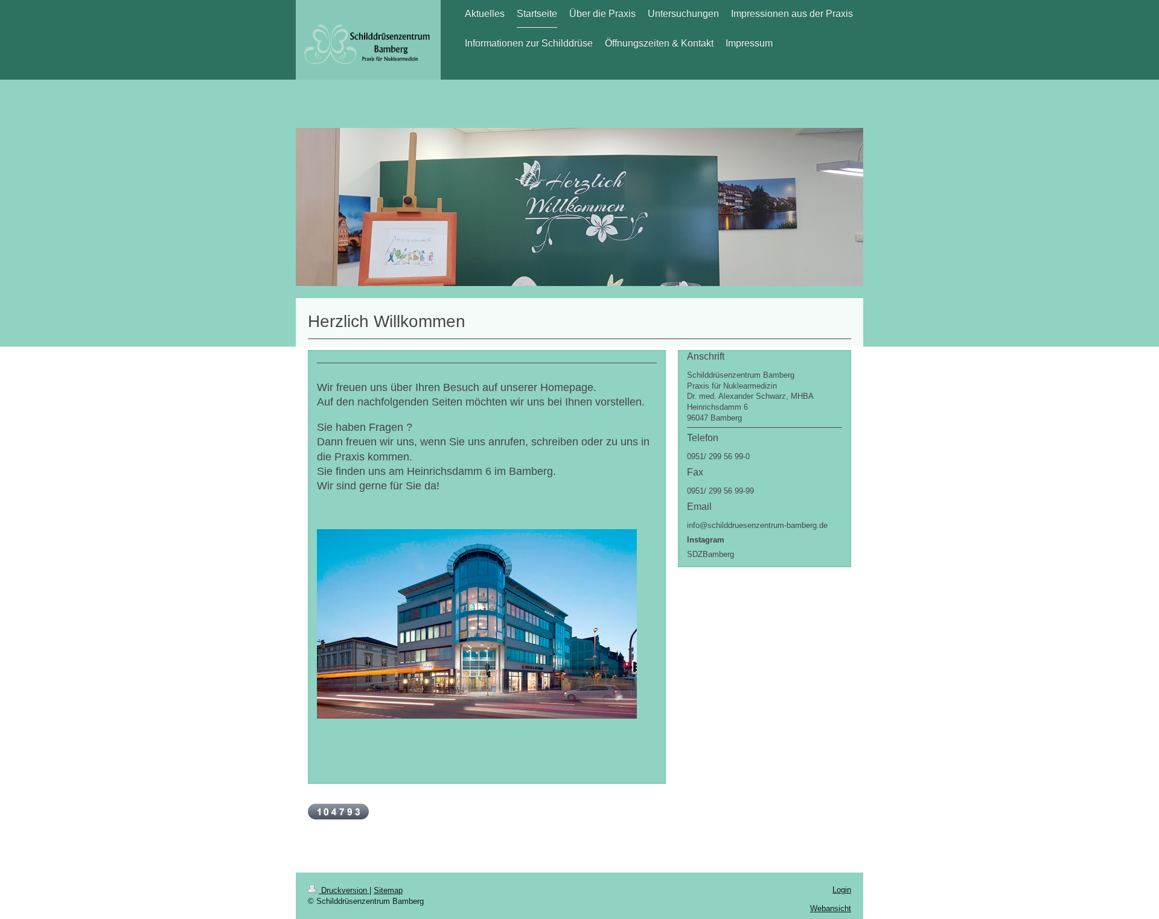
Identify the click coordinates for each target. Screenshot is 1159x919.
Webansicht (830, 908)
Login (841, 889)
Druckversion (344, 890)
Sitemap (388, 890)
